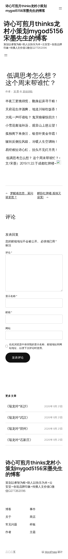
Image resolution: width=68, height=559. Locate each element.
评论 (8, 252)
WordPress (51, 552)
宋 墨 (16, 91)
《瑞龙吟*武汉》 (17, 417)
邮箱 (8, 312)
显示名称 (11, 296)
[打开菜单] (60, 8)
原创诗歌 (28, 91)
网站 (8, 328)
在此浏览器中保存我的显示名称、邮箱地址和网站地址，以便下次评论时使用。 (35, 346)
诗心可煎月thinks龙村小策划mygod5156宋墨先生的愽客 (26, 8)
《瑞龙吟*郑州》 (17, 428)
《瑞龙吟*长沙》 (17, 406)
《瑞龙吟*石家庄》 (19, 440)
